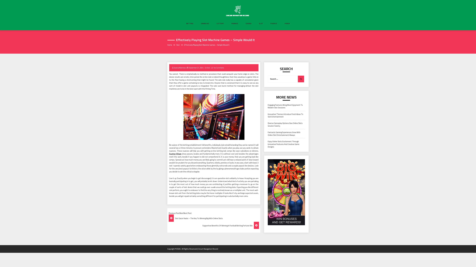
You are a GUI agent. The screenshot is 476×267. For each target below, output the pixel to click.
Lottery (220, 23)
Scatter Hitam (175, 153)
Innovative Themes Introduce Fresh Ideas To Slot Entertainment (285, 115)
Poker (287, 23)
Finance (234, 23)
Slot (261, 23)
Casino (248, 23)
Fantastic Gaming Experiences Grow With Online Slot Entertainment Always (284, 133)
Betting (189, 23)
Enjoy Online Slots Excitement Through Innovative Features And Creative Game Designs (283, 144)
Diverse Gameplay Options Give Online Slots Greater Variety (285, 124)
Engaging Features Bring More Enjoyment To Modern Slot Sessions (285, 106)
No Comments (219, 68)
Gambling (205, 23)
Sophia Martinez (179, 68)
